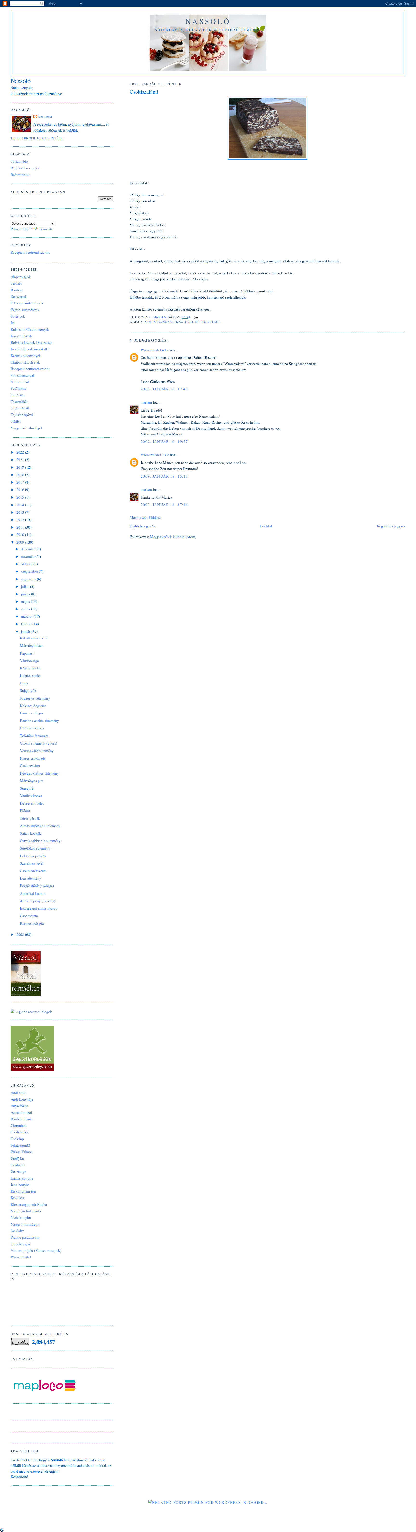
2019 (20, 467)
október (27, 563)
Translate (46, 229)
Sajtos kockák (30, 833)
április (26, 608)
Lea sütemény (30, 878)
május (26, 601)
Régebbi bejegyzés (391, 526)
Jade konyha (20, 1184)
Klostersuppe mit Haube (29, 1204)
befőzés (16, 283)
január (26, 631)
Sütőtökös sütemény (35, 848)
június (26, 593)
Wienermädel (21, 1256)
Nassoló (208, 21)
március (27, 616)
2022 (20, 452)
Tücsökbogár (20, 1243)
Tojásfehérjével (22, 414)
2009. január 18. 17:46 (164, 504)
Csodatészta (29, 915)
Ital (13, 322)
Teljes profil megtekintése (37, 138)
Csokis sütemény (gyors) (38, 743)
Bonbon (17, 289)
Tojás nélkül (20, 408)
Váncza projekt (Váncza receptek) (36, 1250)
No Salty (17, 1230)
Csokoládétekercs (33, 870)
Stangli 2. (27, 788)
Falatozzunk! (20, 1145)
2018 (20, 474)
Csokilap (17, 1138)
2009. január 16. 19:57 (164, 441)
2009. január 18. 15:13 (164, 476)
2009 (20, 542)
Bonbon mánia (22, 1119)
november (29, 556)
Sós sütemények (23, 375)
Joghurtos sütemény (35, 698)
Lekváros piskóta (33, 855)
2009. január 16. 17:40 (164, 389)
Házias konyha (22, 1178)
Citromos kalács (32, 728)
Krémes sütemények (26, 355)
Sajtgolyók (28, 690)
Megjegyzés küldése (145, 517)
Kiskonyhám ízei (23, 1191)
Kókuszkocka (30, 668)
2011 (20, 527)
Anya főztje (19, 1105)
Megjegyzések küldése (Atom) (173, 536)
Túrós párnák (30, 818)
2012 (20, 519)
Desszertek (19, 296)
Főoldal (266, 526)
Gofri (24, 683)
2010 (20, 534)
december (29, 548)
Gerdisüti (17, 1164)
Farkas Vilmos (21, 1151)
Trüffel (16, 421)
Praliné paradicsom (25, 1237)
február (26, 624)
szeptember (30, 571)
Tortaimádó (19, 161)
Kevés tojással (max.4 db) (169, 322)
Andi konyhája (22, 1099)
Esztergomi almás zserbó (39, 908)
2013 (20, 512)
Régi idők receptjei (25, 167)
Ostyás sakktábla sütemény (40, 840)
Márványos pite (31, 780)
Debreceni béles (32, 803)
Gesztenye (18, 1171)
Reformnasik (20, 174)
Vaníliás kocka (31, 795)
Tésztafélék (19, 401)
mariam (146, 402)
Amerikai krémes (33, 893)
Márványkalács (31, 645)
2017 (20, 482)
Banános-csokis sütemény (39, 720)
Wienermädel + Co (155, 349)
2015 (20, 497)
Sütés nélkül (208, 322)
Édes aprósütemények (27, 302)
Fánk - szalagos (32, 713)
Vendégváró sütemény (37, 750)
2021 (20, 459)
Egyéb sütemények (25, 309)
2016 (20, 489)
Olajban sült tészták (25, 362)
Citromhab (18, 1125)
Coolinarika (19, 1132)
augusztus (29, 579)
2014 (20, 504)
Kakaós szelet (30, 675)
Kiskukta (17, 1197)
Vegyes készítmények (27, 427)
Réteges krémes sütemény (39, 773)
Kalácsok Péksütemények (30, 329)
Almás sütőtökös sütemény (40, 825)
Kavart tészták (21, 335)
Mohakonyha (21, 1217)
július (25, 586)
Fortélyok (18, 316)
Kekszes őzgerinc (33, 705)
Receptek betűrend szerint (30, 252)
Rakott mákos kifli (34, 638)
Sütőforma (18, 388)
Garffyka (17, 1158)
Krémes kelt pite (32, 923)
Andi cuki (18, 1092)
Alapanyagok (21, 276)
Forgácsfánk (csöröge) (37, 885)
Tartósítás (18, 395)
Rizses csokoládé (33, 758)
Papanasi (26, 653)
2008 (20, 934)
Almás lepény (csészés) (37, 900)
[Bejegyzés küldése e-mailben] (195, 317)
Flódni (25, 810)
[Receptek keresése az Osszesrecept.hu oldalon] (31, 1011)
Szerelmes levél (31, 863)
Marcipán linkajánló (26, 1210)
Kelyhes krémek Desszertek (31, 342)
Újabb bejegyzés (142, 526)
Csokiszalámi (30, 765)
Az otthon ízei (21, 1112)
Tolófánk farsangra (34, 735)
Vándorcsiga (29, 660)
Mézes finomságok (25, 1224)
